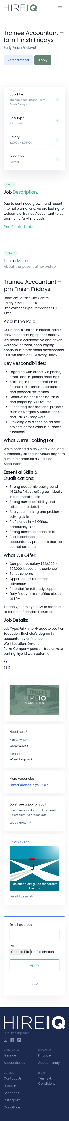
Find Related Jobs (19, 226)
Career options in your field (29, 785)
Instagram (12, 1100)
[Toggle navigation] (60, 7)
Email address (21, 925)
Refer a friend (18, 60)
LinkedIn (10, 1086)
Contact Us (13, 1078)
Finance (10, 1055)
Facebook (11, 1093)
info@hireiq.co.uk (21, 759)
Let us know (18, 822)
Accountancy (14, 1063)
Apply (42, 60)
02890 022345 (19, 746)
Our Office (12, 1107)
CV (12, 946)
